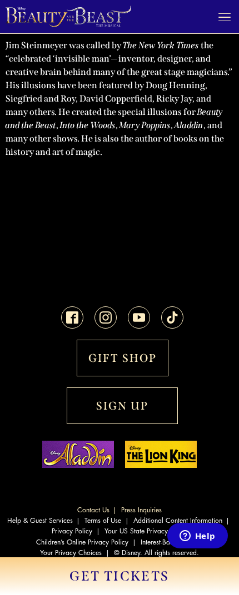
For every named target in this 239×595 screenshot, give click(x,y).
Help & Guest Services (40, 520)
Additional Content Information (177, 520)
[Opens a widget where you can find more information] (197, 537)
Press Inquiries (141, 510)
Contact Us (93, 510)
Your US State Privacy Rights (145, 531)
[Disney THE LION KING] (161, 465)
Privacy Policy (72, 531)
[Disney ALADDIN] (78, 465)
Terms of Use (102, 520)
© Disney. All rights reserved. (156, 552)
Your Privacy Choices (71, 552)
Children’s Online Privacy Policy (82, 542)
